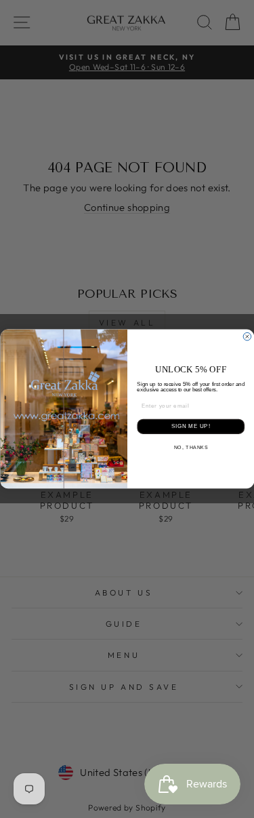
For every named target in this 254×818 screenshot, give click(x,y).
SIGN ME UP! (190, 426)
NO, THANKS (190, 447)
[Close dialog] (247, 337)
